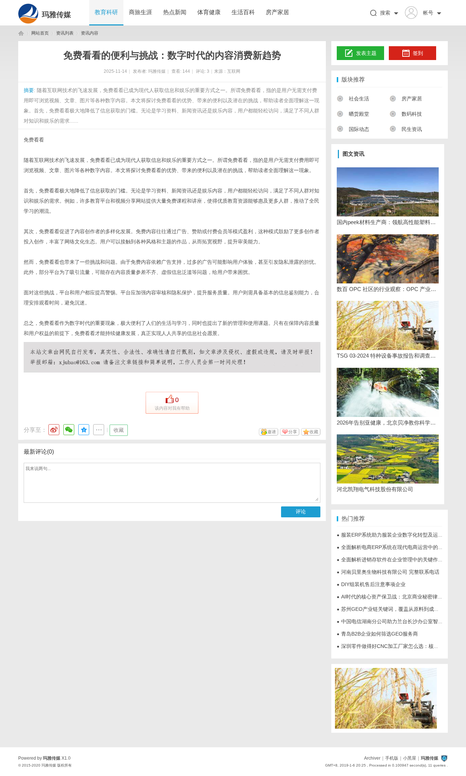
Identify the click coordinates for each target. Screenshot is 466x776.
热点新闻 (174, 12)
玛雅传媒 (56, 15)
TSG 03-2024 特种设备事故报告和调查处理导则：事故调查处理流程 (388, 356)
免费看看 (34, 140)
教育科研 (106, 12)
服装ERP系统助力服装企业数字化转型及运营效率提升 (400, 535)
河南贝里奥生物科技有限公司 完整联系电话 (388, 572)
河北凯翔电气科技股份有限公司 (375, 489)
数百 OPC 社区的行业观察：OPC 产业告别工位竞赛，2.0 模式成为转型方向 (388, 289)
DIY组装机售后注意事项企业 (371, 584)
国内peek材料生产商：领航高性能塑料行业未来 (388, 222)
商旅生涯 (140, 12)
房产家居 (277, 12)
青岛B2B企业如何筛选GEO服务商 (377, 634)
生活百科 (243, 12)
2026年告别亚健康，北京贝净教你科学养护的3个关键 (388, 422)
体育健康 (209, 12)
